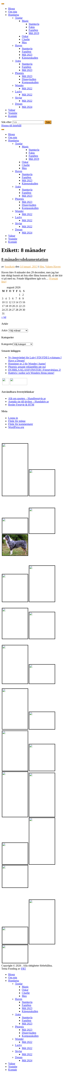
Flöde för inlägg (16, 421)
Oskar (25, 36)
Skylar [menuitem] (18, 1051)
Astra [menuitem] (18, 1014)
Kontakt (12, 116)
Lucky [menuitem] (18, 1045)
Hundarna (13, 14)
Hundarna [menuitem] (13, 980)
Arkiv (4, 330)
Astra (18, 60)
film (42, 266)
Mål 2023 (27, 54)
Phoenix (19, 73)
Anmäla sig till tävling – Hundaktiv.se (28, 401)
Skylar (18, 97)
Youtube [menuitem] (12, 1066)
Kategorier (7, 344)
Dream (18, 103)
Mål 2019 (34, 33)
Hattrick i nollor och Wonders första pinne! (31, 372)
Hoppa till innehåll (11, 125)
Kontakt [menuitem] (12, 1069)
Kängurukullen (30, 57)
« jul (3, 317)
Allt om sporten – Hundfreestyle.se (27, 398)
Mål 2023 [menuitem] (27, 1008)
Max (24, 42)
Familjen (33, 30)
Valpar (11, 110)
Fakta (32, 27)
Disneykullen (29, 79)
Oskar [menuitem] (25, 989)
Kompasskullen (30, 82)
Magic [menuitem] (25, 986)
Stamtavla (34, 24)
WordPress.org (16, 427)
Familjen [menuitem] (26, 1005)
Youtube (12, 113)
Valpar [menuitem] (11, 1063)
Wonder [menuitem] (19, 1038)
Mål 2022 (27, 88)
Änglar (19, 17)
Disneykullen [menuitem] (29, 1032)
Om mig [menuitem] (12, 977)
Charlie (26, 39)
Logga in (13, 417)
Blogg (11, 8)
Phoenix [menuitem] (19, 1026)
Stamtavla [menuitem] (27, 1002)
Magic (25, 20)
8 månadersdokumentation (24, 259)
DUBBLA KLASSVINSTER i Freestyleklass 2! (34, 369)
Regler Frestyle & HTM (21, 404)
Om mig (12, 11)
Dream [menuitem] (18, 1057)
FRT (23, 968)
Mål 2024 (27, 106)
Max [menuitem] (24, 995)
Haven (18, 45)
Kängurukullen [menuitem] (30, 1011)
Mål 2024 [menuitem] (27, 1060)
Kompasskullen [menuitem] (30, 1035)
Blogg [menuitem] (11, 974)
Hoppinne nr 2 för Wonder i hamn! (27, 363)
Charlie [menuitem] (26, 992)
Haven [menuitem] (18, 999)
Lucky (18, 91)
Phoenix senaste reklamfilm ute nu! (27, 366)
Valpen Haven (53, 266)
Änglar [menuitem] (19, 983)
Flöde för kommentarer (20, 424)
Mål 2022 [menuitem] (27, 1042)
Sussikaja (10, 266)
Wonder (19, 85)
